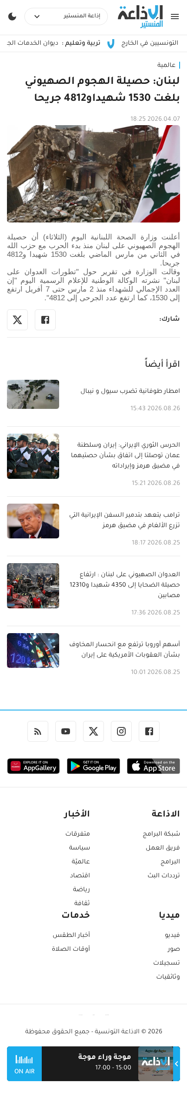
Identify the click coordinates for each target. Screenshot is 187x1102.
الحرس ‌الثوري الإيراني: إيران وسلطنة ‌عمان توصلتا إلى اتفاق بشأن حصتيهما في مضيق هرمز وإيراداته (125, 456)
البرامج (170, 862)
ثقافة (82, 904)
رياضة (81, 890)
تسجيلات (166, 963)
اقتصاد (80, 876)
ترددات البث (163, 876)
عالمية (166, 66)
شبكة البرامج (161, 834)
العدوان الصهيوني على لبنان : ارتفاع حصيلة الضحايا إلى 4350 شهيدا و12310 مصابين (125, 586)
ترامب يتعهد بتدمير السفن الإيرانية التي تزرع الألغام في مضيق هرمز (124, 521)
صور (174, 949)
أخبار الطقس (71, 936)
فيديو (172, 936)
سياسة (79, 848)
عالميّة (81, 862)
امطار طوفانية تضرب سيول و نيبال (130, 391)
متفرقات (77, 834)
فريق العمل (163, 848)
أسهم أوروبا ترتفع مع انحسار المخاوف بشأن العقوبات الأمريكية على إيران (124, 650)
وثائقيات (168, 977)
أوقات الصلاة (71, 949)
